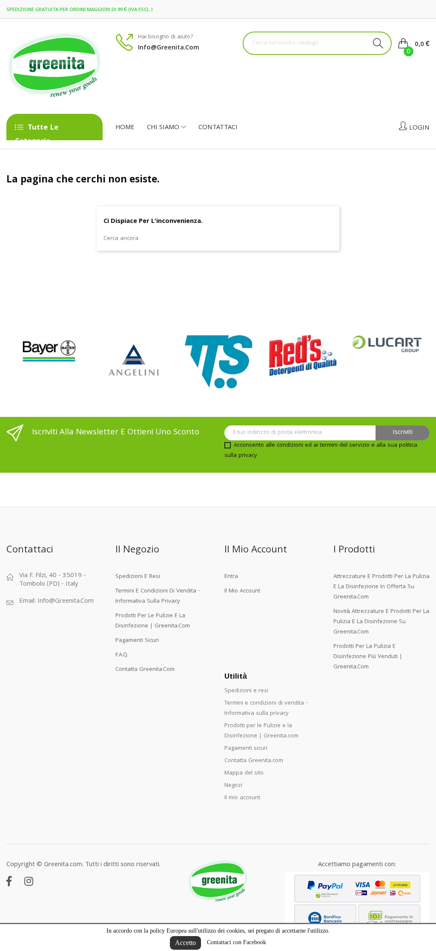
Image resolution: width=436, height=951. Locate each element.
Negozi (233, 785)
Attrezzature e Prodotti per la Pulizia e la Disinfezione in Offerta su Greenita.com (381, 587)
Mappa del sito (244, 773)
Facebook (8, 881)
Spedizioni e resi (137, 576)
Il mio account (242, 591)
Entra (231, 576)
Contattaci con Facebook (236, 942)
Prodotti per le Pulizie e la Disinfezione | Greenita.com (152, 621)
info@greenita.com (168, 48)
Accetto (185, 942)
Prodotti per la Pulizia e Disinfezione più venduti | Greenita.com (367, 657)
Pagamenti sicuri (137, 640)
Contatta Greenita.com (145, 669)
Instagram (28, 881)
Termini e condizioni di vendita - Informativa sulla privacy (157, 596)
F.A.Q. (121, 655)
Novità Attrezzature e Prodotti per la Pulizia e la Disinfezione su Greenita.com (381, 622)
